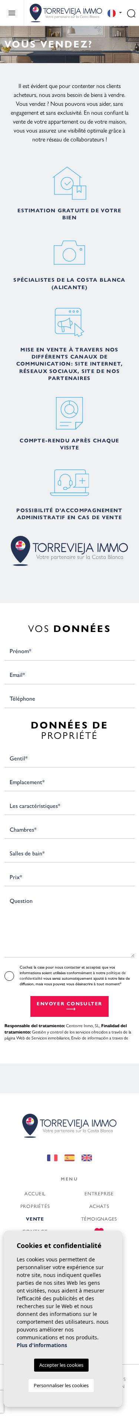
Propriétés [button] (35, 1206)
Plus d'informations (42, 1345)
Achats (99, 1206)
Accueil (35, 1193)
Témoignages (99, 1219)
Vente (35, 1219)
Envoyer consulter (69, 1004)
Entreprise (99, 1193)
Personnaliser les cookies (61, 1385)
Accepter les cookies (61, 1365)
